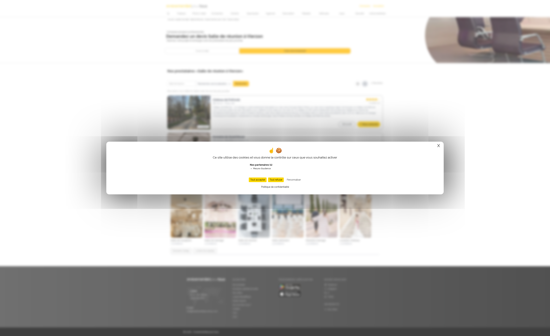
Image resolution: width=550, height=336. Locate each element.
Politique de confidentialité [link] (275, 187)
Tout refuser (276, 179)
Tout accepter (257, 179)
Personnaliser (294, 179)
